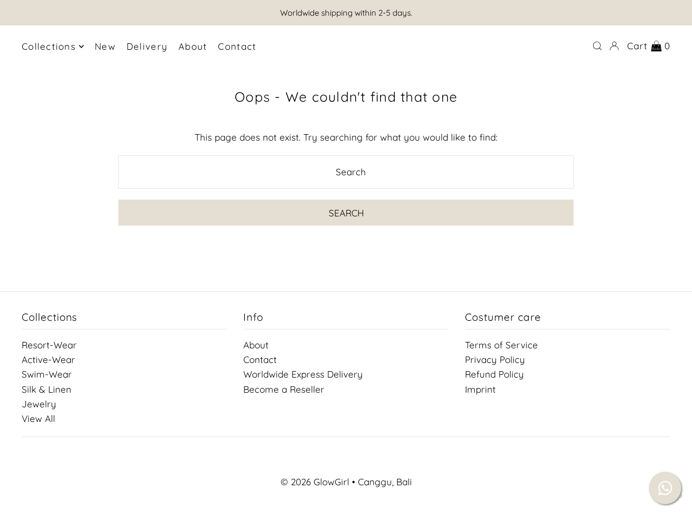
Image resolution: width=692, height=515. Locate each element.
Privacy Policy (495, 359)
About (256, 345)
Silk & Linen (46, 388)
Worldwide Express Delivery (303, 374)
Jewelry (39, 403)
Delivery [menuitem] (147, 46)
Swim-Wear (47, 374)
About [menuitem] (192, 46)
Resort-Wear (49, 345)
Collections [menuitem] (49, 46)
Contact (260, 359)
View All (38, 418)
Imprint (480, 388)
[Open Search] (597, 46)
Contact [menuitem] (237, 46)
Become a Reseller (283, 388)
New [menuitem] (105, 46)
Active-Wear (48, 359)
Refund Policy (494, 374)
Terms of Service (501, 345)
